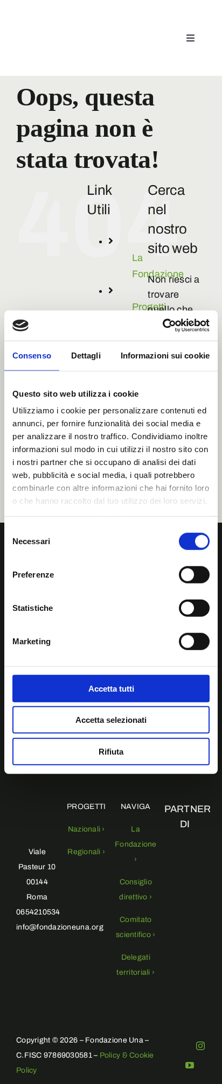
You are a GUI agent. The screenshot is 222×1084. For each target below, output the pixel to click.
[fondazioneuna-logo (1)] (28, 30)
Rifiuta (111, 751)
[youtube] (189, 1065)
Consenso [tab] (31, 355)
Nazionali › (86, 829)
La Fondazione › (136, 844)
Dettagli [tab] (86, 355)
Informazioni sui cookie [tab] (165, 355)
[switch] (194, 574)
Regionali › (86, 852)
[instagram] (200, 1045)
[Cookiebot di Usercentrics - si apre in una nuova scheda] (162, 326)
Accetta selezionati (111, 719)
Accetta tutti (111, 688)
